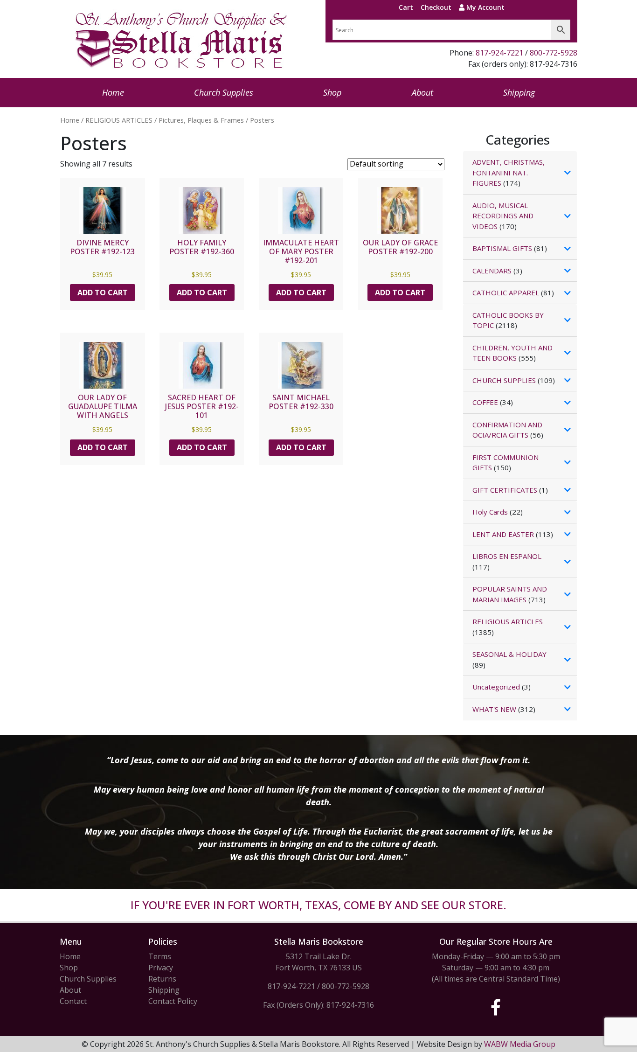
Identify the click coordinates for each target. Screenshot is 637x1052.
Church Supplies (223, 92)
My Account (484, 7)
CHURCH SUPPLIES (504, 380)
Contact (73, 1001)
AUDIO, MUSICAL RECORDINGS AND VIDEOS (502, 216)
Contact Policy (172, 1001)
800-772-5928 (553, 53)
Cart (406, 7)
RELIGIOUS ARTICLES (118, 120)
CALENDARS (492, 270)
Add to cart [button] (102, 292)
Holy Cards (490, 511)
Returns (162, 979)
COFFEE (485, 402)
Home (113, 92)
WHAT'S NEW (494, 709)
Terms (159, 956)
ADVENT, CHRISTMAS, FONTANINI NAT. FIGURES (508, 172)
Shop (332, 92)
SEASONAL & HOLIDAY (509, 654)
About (422, 92)
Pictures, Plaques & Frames (201, 120)
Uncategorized (496, 686)
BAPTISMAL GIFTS (502, 248)
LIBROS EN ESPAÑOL (506, 556)
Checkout (436, 7)
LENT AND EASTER (503, 534)
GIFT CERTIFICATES (504, 490)
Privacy (160, 967)
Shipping (519, 92)
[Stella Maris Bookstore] (182, 39)
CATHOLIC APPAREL (505, 292)
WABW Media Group (519, 1044)
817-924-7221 (499, 53)
